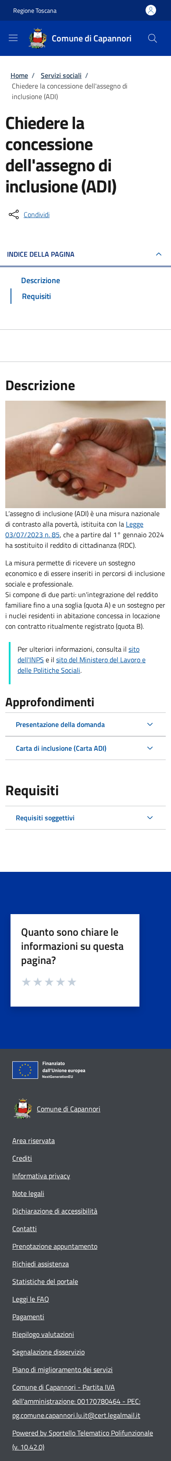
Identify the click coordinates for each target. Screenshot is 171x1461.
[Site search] (152, 38)
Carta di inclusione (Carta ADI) (61, 748)
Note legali (28, 1193)
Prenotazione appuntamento (54, 1246)
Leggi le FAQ (30, 1299)
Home (19, 75)
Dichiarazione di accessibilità (54, 1211)
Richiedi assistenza (40, 1263)
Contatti (24, 1228)
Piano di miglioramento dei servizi (62, 1369)
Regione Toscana (35, 10)
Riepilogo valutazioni (43, 1334)
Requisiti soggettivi (45, 817)
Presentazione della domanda (60, 724)
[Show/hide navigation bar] (13, 38)
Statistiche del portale (45, 1281)
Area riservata (33, 1140)
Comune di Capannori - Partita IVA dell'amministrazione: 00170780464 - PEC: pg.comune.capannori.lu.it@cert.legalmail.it (76, 1401)
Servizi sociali (61, 75)
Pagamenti (28, 1316)
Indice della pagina (41, 254)
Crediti (22, 1158)
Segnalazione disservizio (48, 1352)
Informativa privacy (41, 1175)
